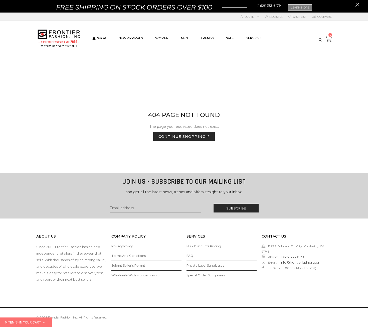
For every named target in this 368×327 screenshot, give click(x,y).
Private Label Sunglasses (205, 265)
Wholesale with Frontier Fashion (136, 275)
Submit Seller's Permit (128, 265)
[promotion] (357, 5)
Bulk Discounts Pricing (204, 246)
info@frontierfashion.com (300, 262)
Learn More (300, 7)
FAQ (190, 256)
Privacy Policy (122, 246)
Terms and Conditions (128, 256)
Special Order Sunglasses (206, 275)
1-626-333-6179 (269, 6)
